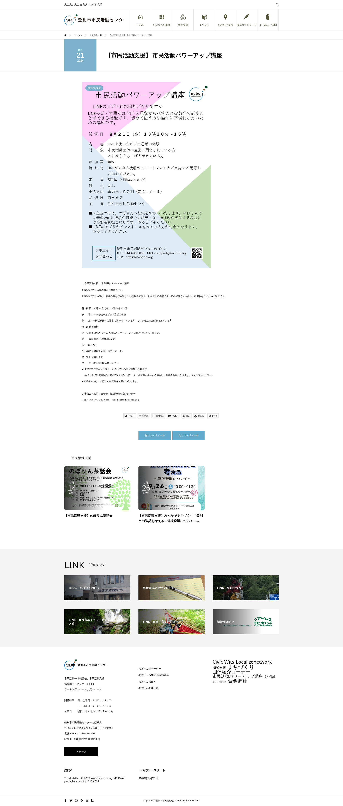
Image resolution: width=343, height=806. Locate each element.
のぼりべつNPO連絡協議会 (153, 675)
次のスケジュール (188, 435)
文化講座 (270, 676)
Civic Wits (223, 661)
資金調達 (237, 680)
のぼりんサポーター (149, 668)
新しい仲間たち (219, 682)
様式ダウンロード (247, 24)
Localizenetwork (254, 662)
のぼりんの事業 (161, 24)
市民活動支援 (94, 87)
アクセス (81, 751)
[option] (171, 175)
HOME (140, 24)
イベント (204, 24)
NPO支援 (219, 667)
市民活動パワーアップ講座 (238, 676)
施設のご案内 (225, 24)
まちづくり (241, 667)
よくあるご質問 (268, 24)
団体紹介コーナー (231, 672)
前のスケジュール (155, 435)
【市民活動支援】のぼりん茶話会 (88, 515)
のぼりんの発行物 (148, 688)
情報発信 (183, 24)
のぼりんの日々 (147, 681)
